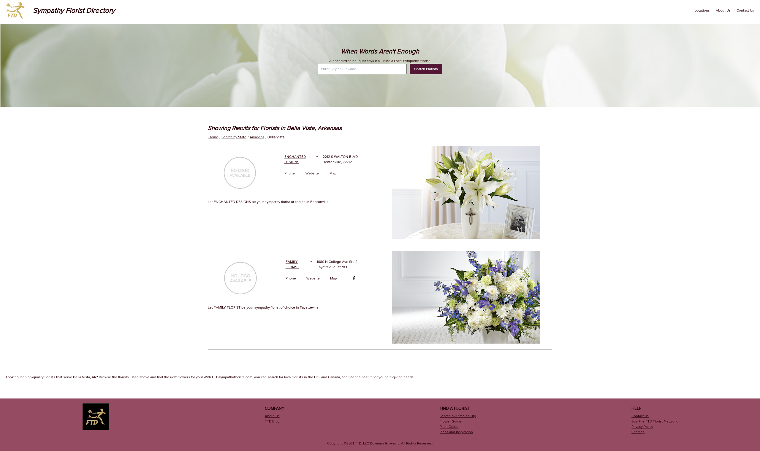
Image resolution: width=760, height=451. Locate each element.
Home (213, 137)
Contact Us (745, 10)
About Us (723, 10)
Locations (702, 10)
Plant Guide (449, 427)
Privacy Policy (642, 427)
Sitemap (638, 432)
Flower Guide (450, 421)
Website (312, 173)
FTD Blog (272, 421)
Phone (289, 173)
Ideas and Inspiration (456, 432)
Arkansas (257, 137)
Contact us (640, 416)
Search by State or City (458, 416)
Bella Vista (275, 137)
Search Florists (426, 69)
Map (333, 173)
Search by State (233, 137)
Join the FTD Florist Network (654, 421)
